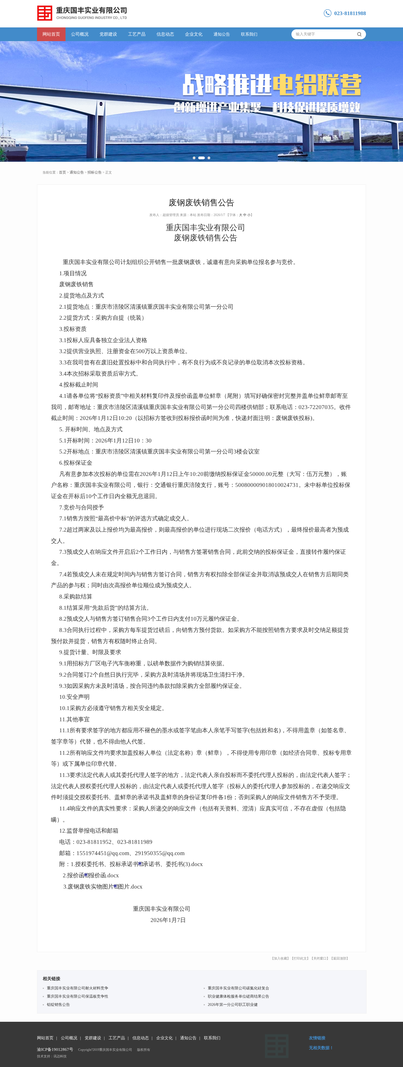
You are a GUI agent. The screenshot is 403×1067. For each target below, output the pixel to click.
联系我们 (249, 34)
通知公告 (222, 34)
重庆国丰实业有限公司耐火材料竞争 (77, 988)
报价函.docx (104, 875)
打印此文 (300, 958)
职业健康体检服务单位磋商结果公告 (238, 996)
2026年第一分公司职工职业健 (233, 1005)
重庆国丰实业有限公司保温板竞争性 (77, 996)
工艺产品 (137, 34)
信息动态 (165, 34)
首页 (62, 172)
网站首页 (51, 34)
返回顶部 (339, 958)
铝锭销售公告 (58, 1005)
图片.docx (130, 886)
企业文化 (194, 34)
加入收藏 (280, 958)
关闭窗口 (320, 958)
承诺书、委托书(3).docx (173, 864)
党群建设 (108, 34)
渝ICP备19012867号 (55, 1049)
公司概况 (80, 34)
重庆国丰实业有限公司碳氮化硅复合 (238, 988)
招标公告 (94, 172)
